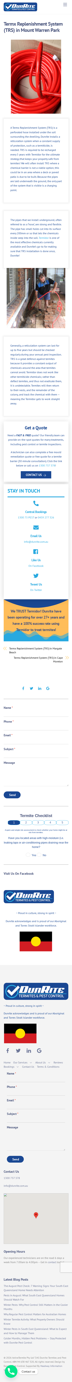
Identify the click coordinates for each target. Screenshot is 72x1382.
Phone (9, 721)
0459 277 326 (46, 517)
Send (12, 795)
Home (7, 1062)
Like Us (36, 560)
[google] (48, 688)
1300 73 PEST (26, 517)
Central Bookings (36, 512)
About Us (40, 1062)
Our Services (20, 1062)
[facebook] (23, 688)
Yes (34, 855)
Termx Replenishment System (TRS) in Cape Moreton (38, 659)
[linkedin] (39, 688)
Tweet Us (36, 584)
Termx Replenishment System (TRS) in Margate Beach (35, 650)
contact (52, 1262)
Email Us (35, 536)
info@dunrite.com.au (36, 541)
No (44, 855)
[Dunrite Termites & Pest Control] (20, 9)
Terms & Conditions (48, 1066)
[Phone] (11, 1371)
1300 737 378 (47, 465)
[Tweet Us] (36, 576)
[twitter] (31, 688)
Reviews (58, 1062)
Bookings (9, 1066)
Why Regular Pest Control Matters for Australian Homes (35, 1314)
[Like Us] (36, 552)
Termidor (44, 237)
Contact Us (34, 475)
